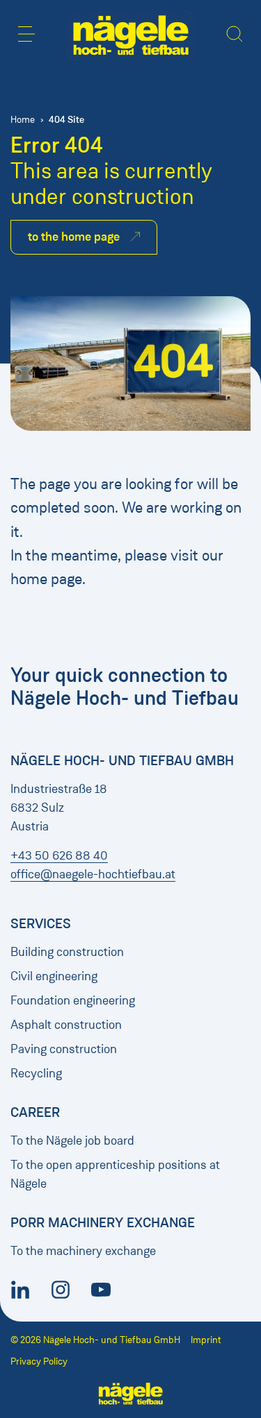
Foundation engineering (72, 1000)
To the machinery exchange (83, 1250)
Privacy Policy (39, 1361)
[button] (26, 34)
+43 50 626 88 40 (59, 855)
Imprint (206, 1340)
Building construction (67, 951)
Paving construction (63, 1049)
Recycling (36, 1073)
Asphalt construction (66, 1024)
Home (22, 120)
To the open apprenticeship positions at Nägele (115, 1174)
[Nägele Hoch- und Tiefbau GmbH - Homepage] (130, 35)
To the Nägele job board (72, 1140)
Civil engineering (53, 976)
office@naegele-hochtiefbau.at (92, 874)
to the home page (74, 236)
